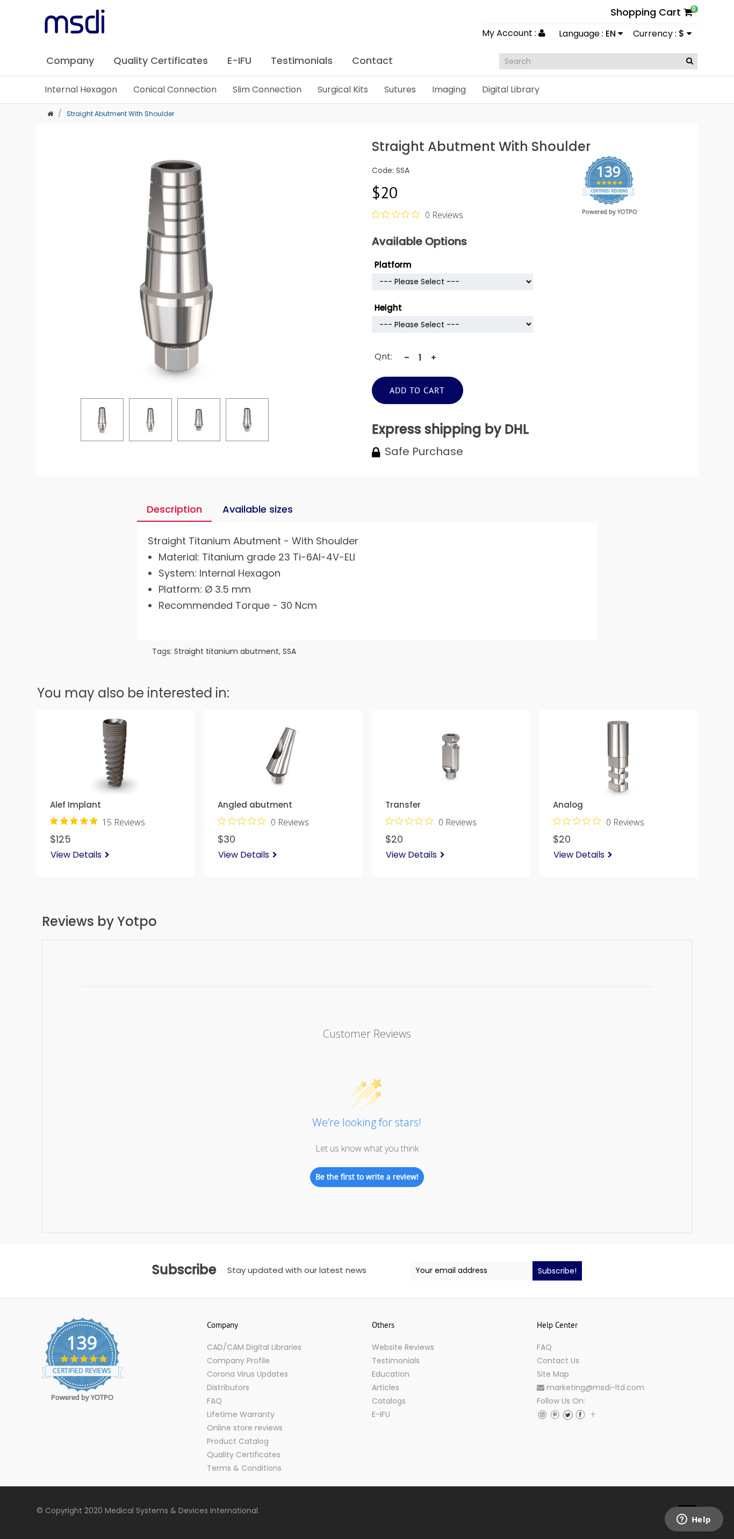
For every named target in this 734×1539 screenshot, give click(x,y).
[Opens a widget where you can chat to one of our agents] (693, 1520)
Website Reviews (403, 1347)
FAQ (214, 1401)
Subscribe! (557, 1270)
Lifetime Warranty (241, 1414)
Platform (393, 264)
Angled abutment (255, 804)
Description (174, 509)
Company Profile (238, 1360)
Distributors (228, 1387)
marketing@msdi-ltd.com (594, 1387)
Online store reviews (245, 1427)
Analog (568, 804)
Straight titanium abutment (226, 651)
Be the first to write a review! (367, 1176)
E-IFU (381, 1414)
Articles (385, 1387)
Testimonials (396, 1360)
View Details (76, 854)
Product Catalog (238, 1441)
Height (388, 307)
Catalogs (389, 1401)
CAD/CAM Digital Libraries (254, 1347)
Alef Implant (75, 804)
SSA (289, 651)
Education (390, 1374)
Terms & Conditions (244, 1468)
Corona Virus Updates (247, 1374)
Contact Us (558, 1360)
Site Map (553, 1374)
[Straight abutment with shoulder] (102, 419)
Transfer (403, 804)
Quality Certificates (243, 1454)
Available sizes (257, 509)
